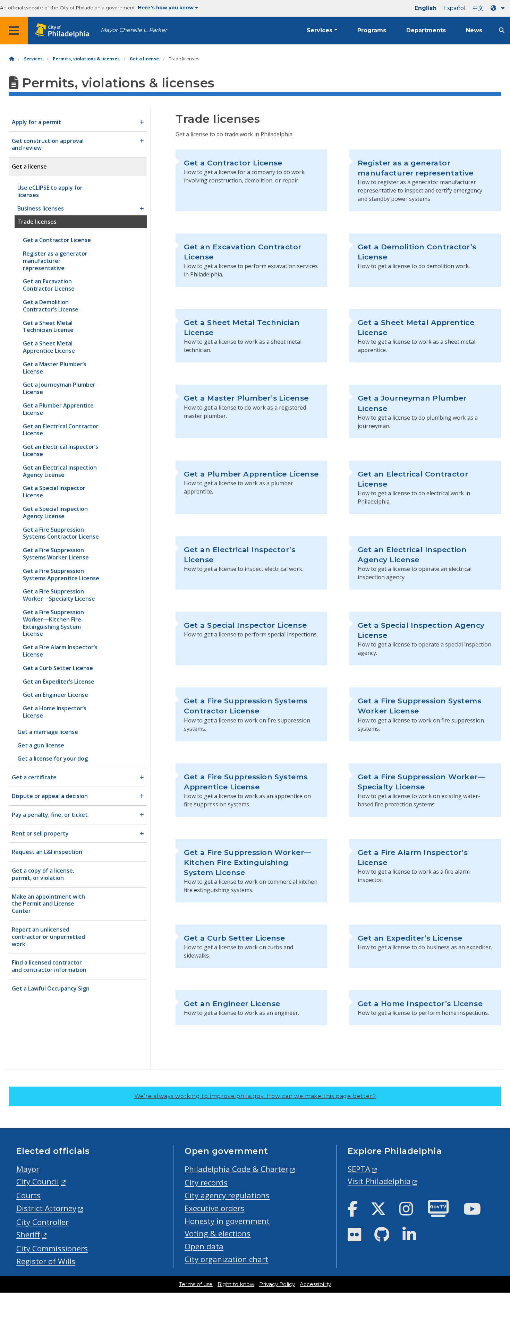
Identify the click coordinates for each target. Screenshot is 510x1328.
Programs (371, 30)
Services (319, 30)
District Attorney (46, 1208)
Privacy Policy (277, 1284)
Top (494, 1257)
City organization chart (226, 1259)
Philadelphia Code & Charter (236, 1169)
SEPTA (359, 1169)
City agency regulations (227, 1195)
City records (206, 1182)
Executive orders (214, 1208)
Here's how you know (166, 7)
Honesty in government (227, 1221)
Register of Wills (45, 1261)
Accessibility (315, 1284)
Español (454, 8)
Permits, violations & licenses (86, 59)
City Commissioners (52, 1248)
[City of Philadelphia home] (64, 30)
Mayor (27, 1169)
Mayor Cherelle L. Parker (134, 30)
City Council (37, 1181)
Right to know (236, 1284)
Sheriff (28, 1234)
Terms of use (196, 1284)
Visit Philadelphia (379, 1181)
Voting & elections (217, 1233)
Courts (28, 1195)
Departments (426, 30)
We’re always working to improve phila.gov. (255, 1096)
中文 (478, 8)
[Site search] (501, 30)
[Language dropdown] (499, 8)
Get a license (144, 59)
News (474, 30)
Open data (204, 1246)
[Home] (11, 59)
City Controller (42, 1222)
